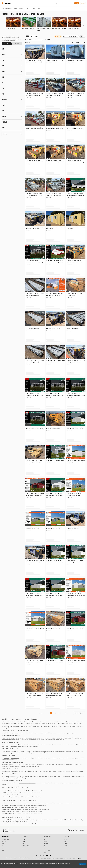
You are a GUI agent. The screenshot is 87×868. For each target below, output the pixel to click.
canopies (34, 744)
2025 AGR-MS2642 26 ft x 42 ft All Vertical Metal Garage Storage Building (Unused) (54, 695)
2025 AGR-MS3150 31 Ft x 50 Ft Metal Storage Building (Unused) (35, 294)
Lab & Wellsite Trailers (8, 755)
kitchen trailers (21, 776)
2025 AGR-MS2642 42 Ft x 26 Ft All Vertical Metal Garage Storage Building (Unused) (34, 695)
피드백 (66, 845)
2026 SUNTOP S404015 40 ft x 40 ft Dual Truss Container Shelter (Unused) (54, 295)
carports (43, 738)
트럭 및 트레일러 (46, 843)
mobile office (55, 820)
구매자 (24, 839)
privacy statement (5, 864)
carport (23, 723)
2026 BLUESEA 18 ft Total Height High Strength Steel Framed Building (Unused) (35, 128)
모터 (44, 847)
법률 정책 (15, 858)
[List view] (83, 36)
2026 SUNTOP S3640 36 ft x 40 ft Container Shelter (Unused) (74, 494)
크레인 (45, 852)
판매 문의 (66, 843)
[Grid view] (80, 36)
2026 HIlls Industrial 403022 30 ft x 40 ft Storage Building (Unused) (76, 527)
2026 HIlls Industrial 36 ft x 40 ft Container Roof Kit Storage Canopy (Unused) (54, 128)
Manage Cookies (64, 863)
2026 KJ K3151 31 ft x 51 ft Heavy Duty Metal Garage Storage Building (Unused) (55, 262)
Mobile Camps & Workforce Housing (12, 762)
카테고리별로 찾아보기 (6, 8)
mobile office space (15, 723)
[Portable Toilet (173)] (75, 30)
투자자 (3, 843)
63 (65, 713)
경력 (2, 845)
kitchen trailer (40, 723)
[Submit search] (56, 3)
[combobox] (70, 36)
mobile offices (30, 751)
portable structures (20, 820)
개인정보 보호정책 (9, 858)
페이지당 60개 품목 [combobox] (78, 713)
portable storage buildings (23, 744)
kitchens (6, 776)
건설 (44, 839)
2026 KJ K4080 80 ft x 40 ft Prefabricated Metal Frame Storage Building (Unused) (34, 395)
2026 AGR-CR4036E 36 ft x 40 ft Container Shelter (74, 294)
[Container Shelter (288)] (59, 30)
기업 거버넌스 (4, 841)
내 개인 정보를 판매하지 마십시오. (24, 858)
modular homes (40, 751)
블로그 (3, 847)
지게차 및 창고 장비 (47, 850)
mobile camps (36, 764)
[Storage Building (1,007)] (28, 30)
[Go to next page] (68, 713)
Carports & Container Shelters (11, 735)
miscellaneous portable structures (27, 783)
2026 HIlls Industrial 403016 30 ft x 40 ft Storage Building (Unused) (35, 561)
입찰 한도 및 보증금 (26, 845)
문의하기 (82, 830)
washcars (37, 771)
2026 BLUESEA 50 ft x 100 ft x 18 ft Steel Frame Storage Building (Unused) (34, 95)
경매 (15, 8)
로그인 (76, 3)
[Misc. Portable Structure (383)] (44, 32)
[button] (13, 24)
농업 (44, 845)
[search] (21, 134)
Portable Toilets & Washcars (10, 769)
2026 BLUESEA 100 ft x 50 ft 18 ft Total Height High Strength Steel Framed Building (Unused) (34, 195)
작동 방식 (21, 8)
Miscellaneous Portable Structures (12, 780)
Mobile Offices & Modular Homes (11, 749)
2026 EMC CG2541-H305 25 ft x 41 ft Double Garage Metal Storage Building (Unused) (34, 462)
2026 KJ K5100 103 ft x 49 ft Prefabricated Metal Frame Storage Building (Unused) (34, 262)
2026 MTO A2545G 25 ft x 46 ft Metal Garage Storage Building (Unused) (35, 494)
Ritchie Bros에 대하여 (5, 839)
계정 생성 (82, 3)
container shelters (51, 738)
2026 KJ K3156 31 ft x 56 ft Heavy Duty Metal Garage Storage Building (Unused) (75, 195)
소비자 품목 (45, 841)
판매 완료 (17, 43)
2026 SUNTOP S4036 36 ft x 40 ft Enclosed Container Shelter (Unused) (76, 594)
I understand (82, 864)
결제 (23, 847)
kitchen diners (11, 776)
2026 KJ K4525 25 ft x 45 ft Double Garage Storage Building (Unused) (54, 494)
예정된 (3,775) (7, 43)
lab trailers (6, 758)
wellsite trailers (15, 758)
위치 (39, 8)
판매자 (24, 841)
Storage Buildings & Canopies (10, 742)
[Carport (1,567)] (13, 30)
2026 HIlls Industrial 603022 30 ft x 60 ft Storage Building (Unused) (55, 327)
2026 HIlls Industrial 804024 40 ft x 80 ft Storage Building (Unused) (35, 227)
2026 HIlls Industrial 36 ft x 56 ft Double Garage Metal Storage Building (74, 262)
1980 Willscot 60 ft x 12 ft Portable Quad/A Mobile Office (54, 61)
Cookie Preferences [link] (35, 858)
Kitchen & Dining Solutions (9, 774)
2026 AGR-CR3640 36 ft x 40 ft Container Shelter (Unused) (53, 627)
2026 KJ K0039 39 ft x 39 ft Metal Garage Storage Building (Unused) (75, 427)
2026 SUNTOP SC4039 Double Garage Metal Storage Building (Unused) (76, 461)
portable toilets (28, 771)
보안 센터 (3, 850)
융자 (34, 8)
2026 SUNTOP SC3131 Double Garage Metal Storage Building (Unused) (76, 661)
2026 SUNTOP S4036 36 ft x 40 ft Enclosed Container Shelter (54, 427)
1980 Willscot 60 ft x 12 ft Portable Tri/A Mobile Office (75, 61)
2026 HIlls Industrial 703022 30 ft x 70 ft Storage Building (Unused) (76, 361)
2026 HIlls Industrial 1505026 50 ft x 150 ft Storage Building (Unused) (34, 61)
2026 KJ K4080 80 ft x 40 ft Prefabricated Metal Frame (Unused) (55, 394)
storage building (63, 820)
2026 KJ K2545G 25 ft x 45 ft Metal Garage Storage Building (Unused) (75, 627)
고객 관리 (66, 839)
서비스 (27, 8)
